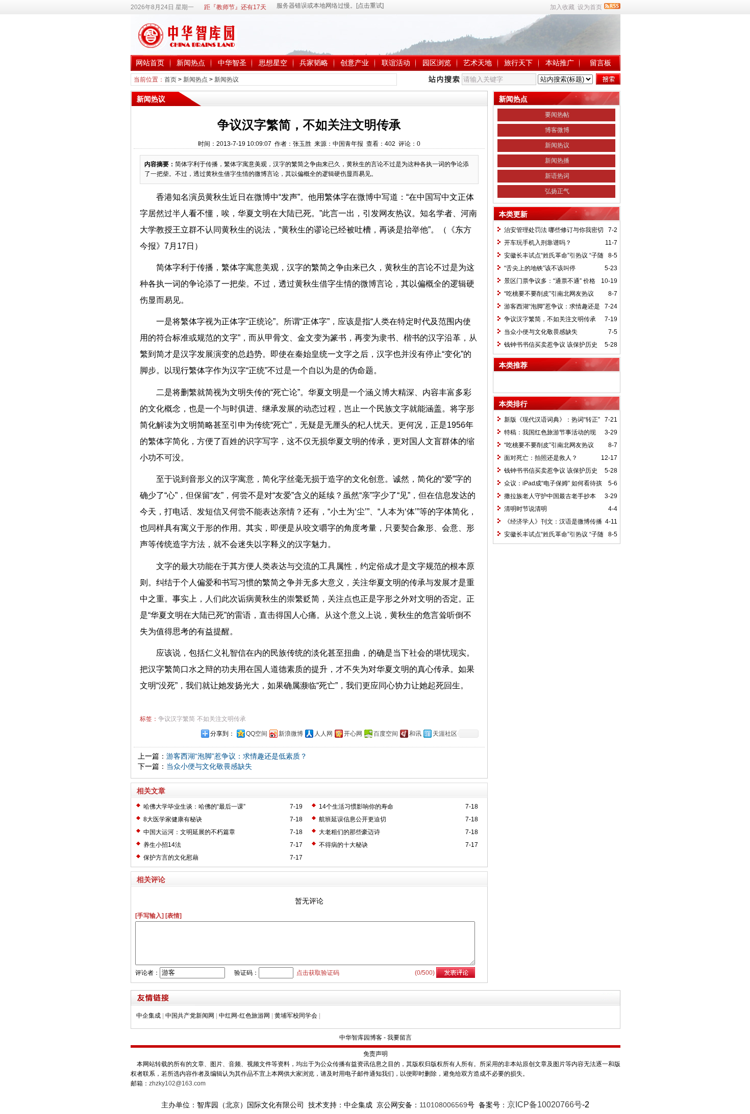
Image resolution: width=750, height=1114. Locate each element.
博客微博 (557, 130)
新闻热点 (191, 63)
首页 (170, 79)
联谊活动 (396, 63)
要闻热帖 (557, 114)
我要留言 (399, 1037)
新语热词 (557, 175)
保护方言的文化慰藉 (170, 857)
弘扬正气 (557, 191)
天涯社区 (445, 733)
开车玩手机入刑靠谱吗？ (537, 242)
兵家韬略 (313, 63)
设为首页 (590, 7)
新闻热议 (226, 79)
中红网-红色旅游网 (244, 1015)
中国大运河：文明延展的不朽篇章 (189, 832)
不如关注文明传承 (221, 718)
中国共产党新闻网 (189, 1015)
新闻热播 (557, 160)
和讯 (415, 733)
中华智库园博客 (360, 1037)
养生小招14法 (162, 844)
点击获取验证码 (317, 972)
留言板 (600, 63)
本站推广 (559, 63)
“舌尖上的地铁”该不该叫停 (540, 268)
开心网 (353, 733)
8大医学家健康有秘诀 (172, 819)
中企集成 (148, 1015)
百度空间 (385, 733)
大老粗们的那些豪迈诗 (349, 832)
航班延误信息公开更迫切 (352, 819)
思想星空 (273, 63)
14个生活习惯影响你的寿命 (356, 806)
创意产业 (354, 63)
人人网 (323, 733)
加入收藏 (562, 7)
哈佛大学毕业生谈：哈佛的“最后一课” (194, 806)
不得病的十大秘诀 (343, 844)
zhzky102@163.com (177, 1083)
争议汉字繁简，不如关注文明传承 (550, 319)
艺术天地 (477, 63)
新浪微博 (291, 733)
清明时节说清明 (525, 508)
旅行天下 (518, 63)
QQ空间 (256, 733)
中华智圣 (232, 63)
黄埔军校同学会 (295, 1015)
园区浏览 (436, 63)
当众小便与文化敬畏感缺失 (209, 766)
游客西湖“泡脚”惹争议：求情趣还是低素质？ (236, 756)
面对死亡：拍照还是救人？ (541, 457)
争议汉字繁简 (176, 718)
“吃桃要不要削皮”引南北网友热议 (549, 293)
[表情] (173, 915)
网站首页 (150, 63)
